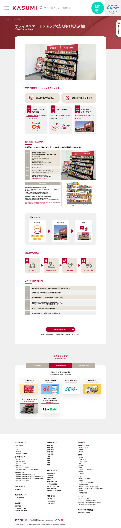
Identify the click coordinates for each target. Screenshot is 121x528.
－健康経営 (80, 471)
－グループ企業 (82, 461)
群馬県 (48, 462)
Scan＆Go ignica (32, 116)
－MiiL (17, 447)
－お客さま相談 (51, 501)
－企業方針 (80, 450)
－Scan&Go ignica (20, 461)
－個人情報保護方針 (83, 485)
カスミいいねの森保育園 (84, 513)
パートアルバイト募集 (20, 508)
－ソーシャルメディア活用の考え (86, 482)
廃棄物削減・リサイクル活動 (54, 490)
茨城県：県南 (50, 450)
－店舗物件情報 (51, 503)
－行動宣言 (80, 481)
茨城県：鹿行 (50, 454)
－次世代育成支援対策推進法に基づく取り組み (89, 502)
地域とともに (51, 470)
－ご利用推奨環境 (82, 493)
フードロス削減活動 (52, 484)
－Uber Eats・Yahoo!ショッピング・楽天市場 (26, 469)
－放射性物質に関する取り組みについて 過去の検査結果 (29, 479)
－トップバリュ (19, 451)
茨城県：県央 (50, 447)
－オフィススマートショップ (22, 467)
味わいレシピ (18, 489)
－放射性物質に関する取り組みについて (25, 475)
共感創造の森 (50, 477)
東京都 (48, 465)
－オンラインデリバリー (21, 463)
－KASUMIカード (19, 459)
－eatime (17, 450)
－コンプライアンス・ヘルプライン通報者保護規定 (90, 489)
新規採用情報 (18, 506)
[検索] (41, 7)
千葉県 (48, 456)
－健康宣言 (81, 473)
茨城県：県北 (50, 445)
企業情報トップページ (83, 445)
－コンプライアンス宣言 (84, 479)
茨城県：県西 (50, 452)
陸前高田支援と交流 (52, 482)
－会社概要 (80, 457)
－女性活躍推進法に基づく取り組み (86, 504)
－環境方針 (80, 491)
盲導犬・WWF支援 (51, 488)
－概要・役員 (82, 459)
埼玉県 (48, 458)
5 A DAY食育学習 (19, 497)
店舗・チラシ (51, 442)
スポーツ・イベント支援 (53, 486)
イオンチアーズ (51, 479)
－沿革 (79, 463)
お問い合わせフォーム (52, 499)
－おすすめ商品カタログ (21, 454)
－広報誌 (80, 467)
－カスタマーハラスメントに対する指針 (88, 487)
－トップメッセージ (83, 447)
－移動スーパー (19, 465)
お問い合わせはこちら (59, 329)
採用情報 (17, 503)
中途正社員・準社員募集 (21, 510)
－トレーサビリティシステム (22, 481)
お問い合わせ (51, 496)
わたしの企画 (50, 475)
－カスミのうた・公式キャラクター (86, 469)
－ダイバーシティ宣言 (83, 498)
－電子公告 (80, 451)
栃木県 (48, 460)
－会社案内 (80, 465)
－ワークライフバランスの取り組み (86, 500)
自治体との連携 (51, 473)
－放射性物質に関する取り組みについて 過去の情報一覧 (29, 476)
